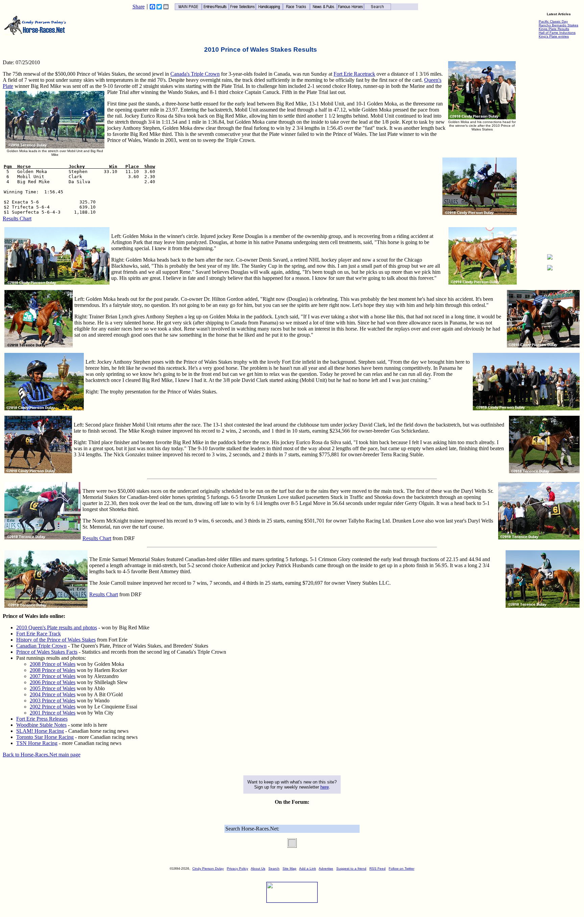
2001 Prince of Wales (52, 713)
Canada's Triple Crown (195, 74)
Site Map (289, 868)
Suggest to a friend (351, 868)
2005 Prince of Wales (52, 688)
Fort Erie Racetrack (354, 74)
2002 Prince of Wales (52, 706)
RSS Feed (377, 868)
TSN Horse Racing (36, 743)
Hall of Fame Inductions (557, 32)
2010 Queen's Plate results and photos (56, 627)
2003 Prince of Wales (52, 700)
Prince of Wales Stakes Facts (46, 652)
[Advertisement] (549, 147)
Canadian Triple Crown (41, 646)
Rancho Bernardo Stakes (558, 25)
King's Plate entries (554, 36)
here (324, 787)
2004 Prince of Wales (52, 694)
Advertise (326, 868)
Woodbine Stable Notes (41, 725)
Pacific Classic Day (553, 21)
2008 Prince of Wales (52, 664)
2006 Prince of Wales (52, 682)
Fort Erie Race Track (38, 633)
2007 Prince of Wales (52, 676)
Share (138, 6)
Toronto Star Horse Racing (45, 737)
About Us (258, 868)
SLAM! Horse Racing (40, 731)
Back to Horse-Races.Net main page (41, 754)
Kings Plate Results (554, 29)
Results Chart (17, 218)
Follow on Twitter (401, 868)
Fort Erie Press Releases (42, 719)
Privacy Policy (237, 868)
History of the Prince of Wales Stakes (56, 640)
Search (273, 868)
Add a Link (307, 868)
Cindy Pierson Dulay (208, 868)
